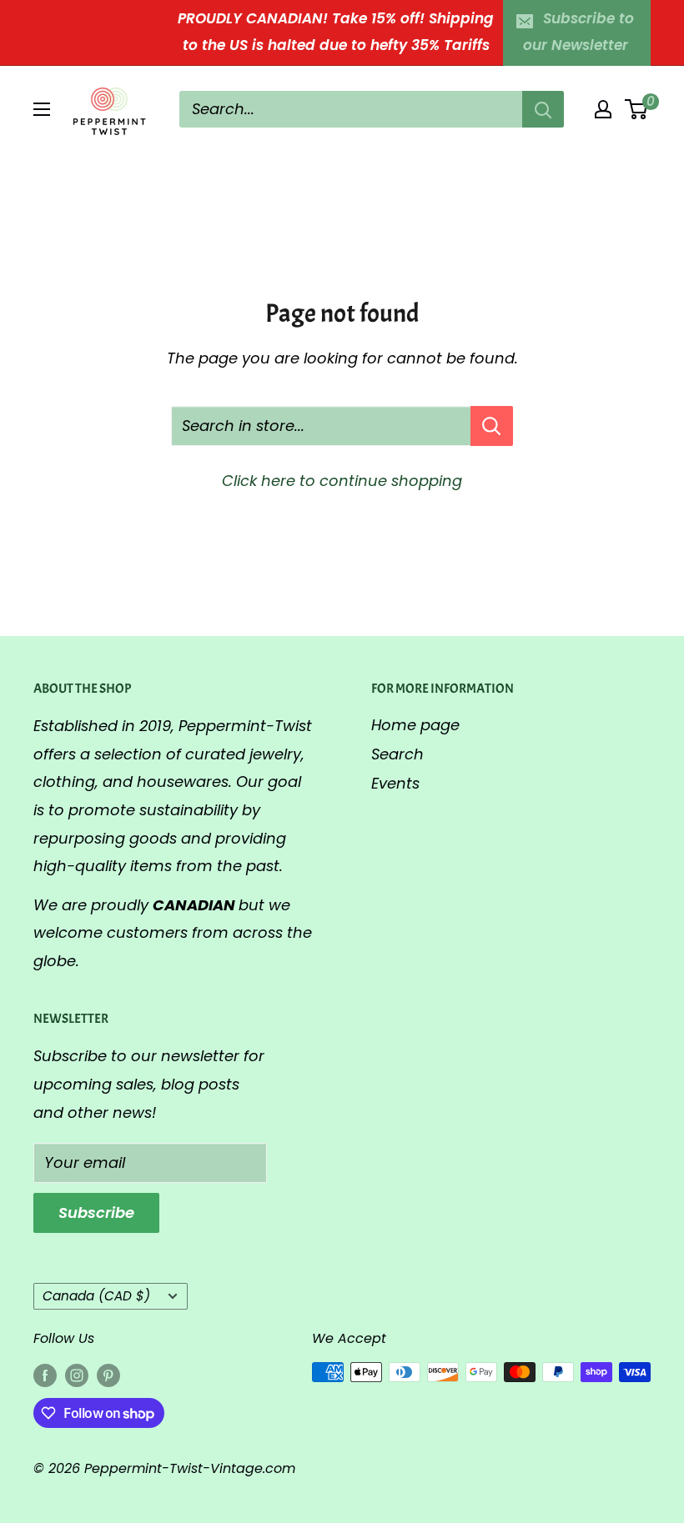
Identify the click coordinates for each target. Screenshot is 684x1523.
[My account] (603, 109)
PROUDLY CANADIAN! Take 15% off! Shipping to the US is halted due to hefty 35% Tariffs (336, 31)
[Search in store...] (491, 426)
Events (395, 783)
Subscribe (96, 1212)
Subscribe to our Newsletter (579, 31)
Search (397, 754)
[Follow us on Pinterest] (108, 1374)
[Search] (543, 109)
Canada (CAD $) (96, 1296)
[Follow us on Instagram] (76, 1374)
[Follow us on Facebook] (45, 1374)
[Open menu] (41, 109)
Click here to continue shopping (342, 480)
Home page (415, 724)
